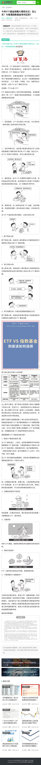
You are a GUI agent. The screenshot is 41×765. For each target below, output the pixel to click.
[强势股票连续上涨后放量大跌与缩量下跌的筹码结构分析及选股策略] (30, 713)
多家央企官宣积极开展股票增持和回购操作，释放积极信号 (30, 699)
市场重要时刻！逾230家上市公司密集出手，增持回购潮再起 (10, 699)
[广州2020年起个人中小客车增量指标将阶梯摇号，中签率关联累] (10, 713)
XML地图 (24, 760)
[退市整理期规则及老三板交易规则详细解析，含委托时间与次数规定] (30, 736)
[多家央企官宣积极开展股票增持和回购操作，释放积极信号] (30, 690)
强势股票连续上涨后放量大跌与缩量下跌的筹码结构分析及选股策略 (30, 722)
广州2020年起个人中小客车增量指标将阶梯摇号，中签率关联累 (10, 722)
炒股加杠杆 (9, 7)
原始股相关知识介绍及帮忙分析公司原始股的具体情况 (10, 745)
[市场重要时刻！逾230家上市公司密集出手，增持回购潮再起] (10, 690)
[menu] (38, 2)
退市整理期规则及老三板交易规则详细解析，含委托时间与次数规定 (30, 745)
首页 (3, 7)
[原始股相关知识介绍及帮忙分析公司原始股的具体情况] (10, 736)
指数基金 (12, 47)
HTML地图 (30, 760)
